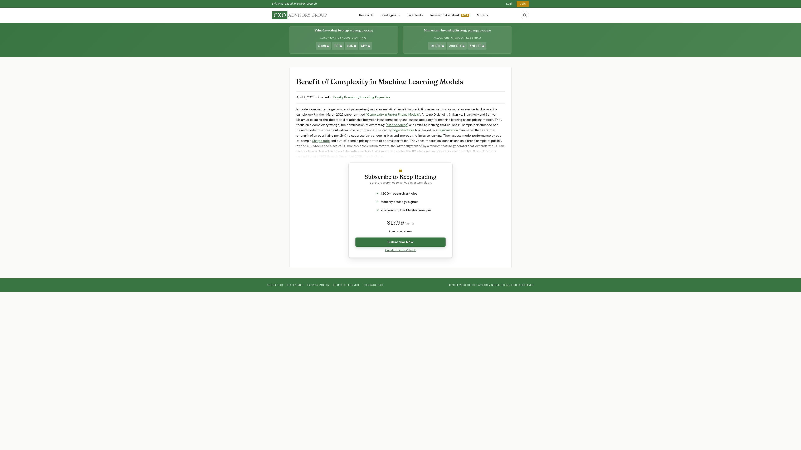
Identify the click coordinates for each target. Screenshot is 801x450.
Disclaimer (295, 285)
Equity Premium (345, 97)
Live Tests (415, 15)
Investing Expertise (375, 97)
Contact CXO (373, 285)
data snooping (397, 125)
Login (510, 3)
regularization (448, 130)
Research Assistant (449, 15)
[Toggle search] (525, 15)
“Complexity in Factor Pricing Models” (393, 114)
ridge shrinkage (403, 130)
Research (366, 15)
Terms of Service (346, 285)
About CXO (275, 285)
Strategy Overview (361, 30)
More (481, 15)
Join (523, 3)
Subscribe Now (400, 242)
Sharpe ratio (321, 141)
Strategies (388, 15)
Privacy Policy (318, 285)
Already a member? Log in (400, 250)
